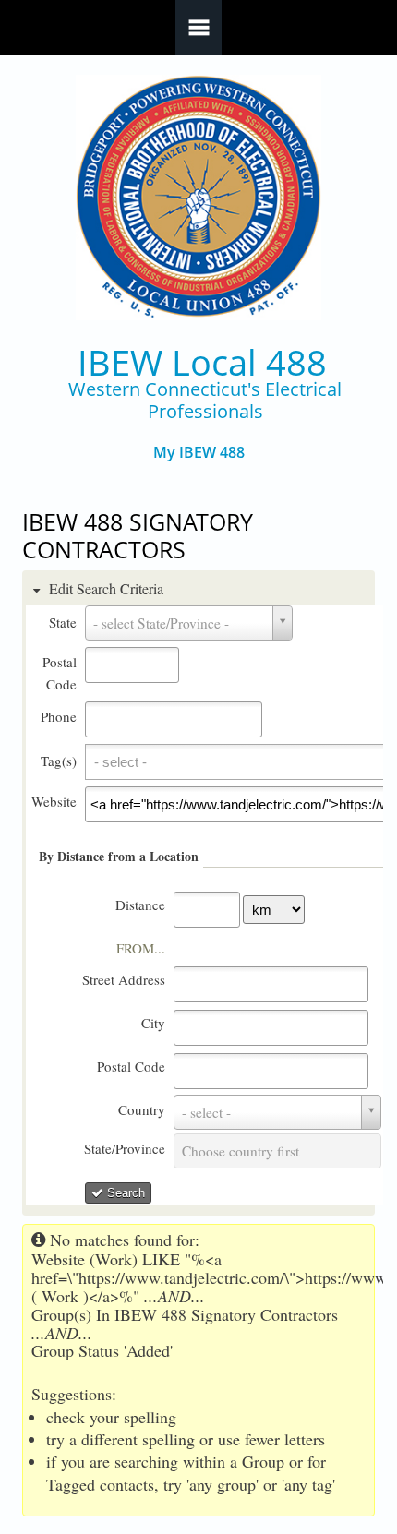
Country (141, 1109)
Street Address (123, 979)
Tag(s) (59, 760)
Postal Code (131, 1066)
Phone (59, 716)
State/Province (124, 1148)
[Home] (199, 198)
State (63, 622)
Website (54, 801)
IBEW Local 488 (202, 362)
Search (124, 1193)
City (153, 1022)
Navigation (198, 27)
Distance (140, 904)
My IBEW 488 (199, 453)
